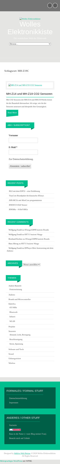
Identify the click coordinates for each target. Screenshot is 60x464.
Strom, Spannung (16, 344)
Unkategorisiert (15, 358)
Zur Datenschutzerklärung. (21, 159)
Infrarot (12, 317)
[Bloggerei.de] (15, 430)
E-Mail (13, 147)
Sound (11, 354)
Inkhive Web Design (22, 453)
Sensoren (12, 331)
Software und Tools (16, 349)
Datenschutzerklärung (18, 398)
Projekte (12, 327)
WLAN (12, 321)
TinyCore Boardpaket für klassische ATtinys (26, 196)
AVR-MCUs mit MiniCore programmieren (25, 200)
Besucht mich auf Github (19, 438)
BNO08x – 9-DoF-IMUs (18, 209)
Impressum (13, 403)
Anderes (12, 295)
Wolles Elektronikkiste (30, 28)
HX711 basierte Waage (33, 234)
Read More (12, 113)
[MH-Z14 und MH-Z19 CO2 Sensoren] (25, 85)
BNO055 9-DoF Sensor (18, 205)
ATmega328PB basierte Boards (36, 230)
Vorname (13, 135)
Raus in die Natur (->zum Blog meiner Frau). (28, 434)
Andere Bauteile (15, 286)
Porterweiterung (15, 289)
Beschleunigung (15, 339)
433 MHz (13, 307)
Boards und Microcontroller (20, 299)
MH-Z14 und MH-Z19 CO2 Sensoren (29, 93)
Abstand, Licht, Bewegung (19, 335)
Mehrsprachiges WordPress (11, 461)
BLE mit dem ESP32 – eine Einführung (24, 191)
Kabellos (12, 304)
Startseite (13, 425)
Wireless (12, 363)
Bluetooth (13, 312)
